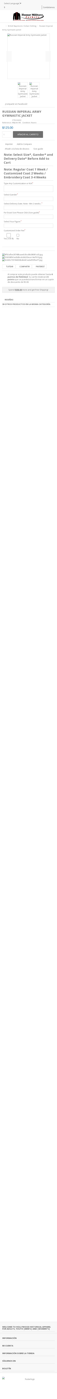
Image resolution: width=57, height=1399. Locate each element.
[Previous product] (50, 29)
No (18, 238)
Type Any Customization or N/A (18, 183)
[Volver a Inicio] (3, 26)
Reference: (6, 122)
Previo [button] (9, 56)
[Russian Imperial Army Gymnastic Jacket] (23, 90)
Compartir (24, 266)
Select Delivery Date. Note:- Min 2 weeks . (23, 203)
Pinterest (40, 266)
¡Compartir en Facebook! (16, 104)
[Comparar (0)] (39, 7)
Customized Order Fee (14, 230)
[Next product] (53, 29)
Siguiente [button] (48, 56)
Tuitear (9, 266)
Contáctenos (49, 7)
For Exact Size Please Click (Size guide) (22, 212)
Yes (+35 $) (9, 238)
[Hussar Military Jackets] (28, 16)
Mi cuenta (7, 1345)
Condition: (26, 122)
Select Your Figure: (12, 221)
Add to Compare (24, 144)
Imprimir (9, 144)
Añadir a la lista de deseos (17, 148)
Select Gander (11, 194)
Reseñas (9, 299)
